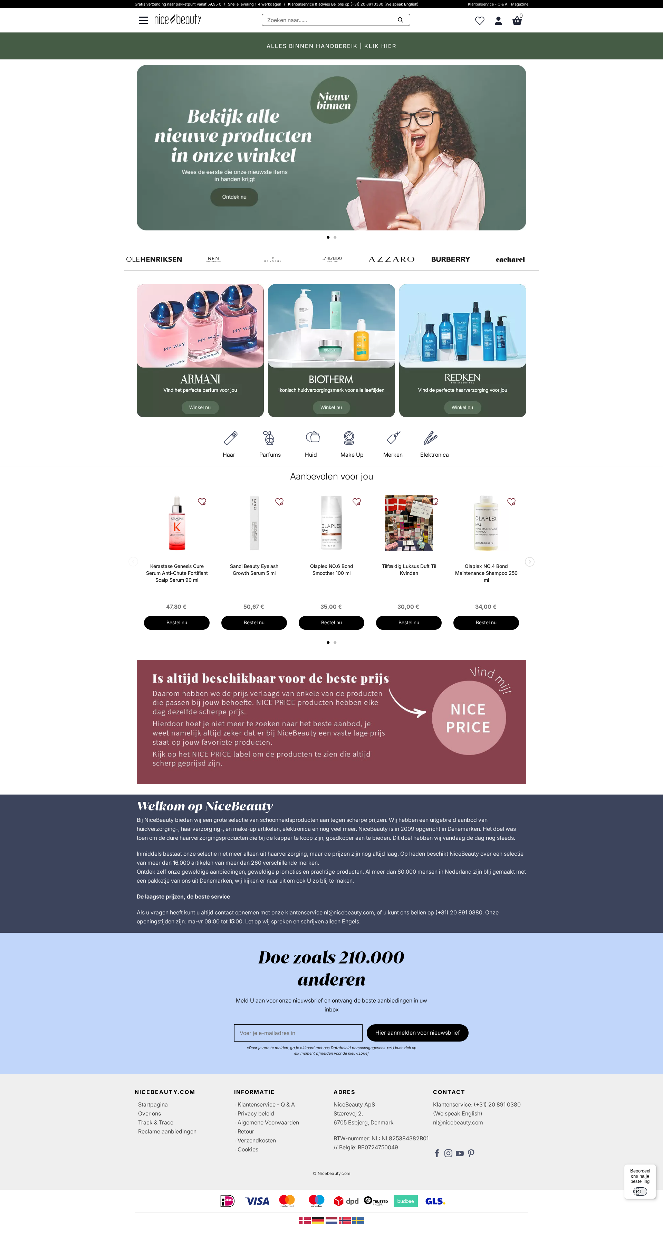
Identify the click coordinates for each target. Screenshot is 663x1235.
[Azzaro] (391, 259)
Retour (246, 1131)
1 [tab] (328, 642)
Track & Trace (155, 1122)
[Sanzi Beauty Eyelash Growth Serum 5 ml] (254, 523)
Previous (135, 562)
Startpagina (153, 1104)
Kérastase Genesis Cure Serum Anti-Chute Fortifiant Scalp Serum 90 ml (177, 573)
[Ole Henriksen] (154, 259)
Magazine (519, 4)
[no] (345, 1219)
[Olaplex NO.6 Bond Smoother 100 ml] (331, 523)
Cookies (248, 1149)
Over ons (149, 1113)
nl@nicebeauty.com (458, 1122)
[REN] (213, 259)
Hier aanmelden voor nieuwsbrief (417, 1032)
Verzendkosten (257, 1140)
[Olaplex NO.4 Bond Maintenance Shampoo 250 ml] (486, 523)
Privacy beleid (256, 1113)
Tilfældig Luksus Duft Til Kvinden (409, 569)
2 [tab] (335, 642)
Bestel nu (176, 622)
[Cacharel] (510, 259)
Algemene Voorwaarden (268, 1122)
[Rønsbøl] (272, 259)
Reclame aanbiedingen (167, 1131)
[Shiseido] (332, 259)
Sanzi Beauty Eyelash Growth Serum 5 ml (254, 569)
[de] (319, 1219)
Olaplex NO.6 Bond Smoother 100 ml (331, 569)
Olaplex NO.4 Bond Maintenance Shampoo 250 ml (486, 573)
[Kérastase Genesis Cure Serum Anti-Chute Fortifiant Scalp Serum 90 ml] (177, 523)
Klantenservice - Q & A (488, 4)
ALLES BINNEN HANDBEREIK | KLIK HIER (331, 45)
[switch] (640, 1191)
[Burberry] (451, 259)
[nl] (332, 1219)
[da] (305, 1219)
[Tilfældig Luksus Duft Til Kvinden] (409, 523)
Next (528, 562)
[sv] (358, 1219)
